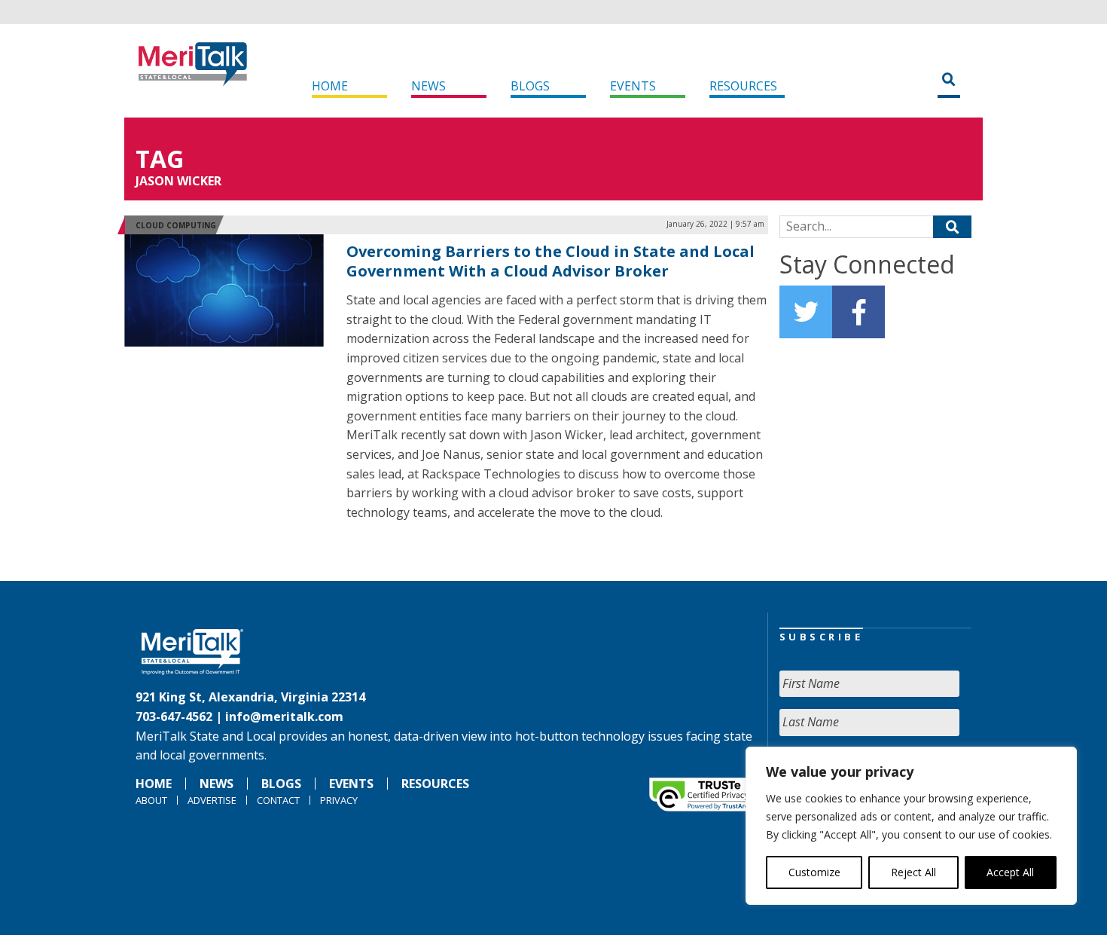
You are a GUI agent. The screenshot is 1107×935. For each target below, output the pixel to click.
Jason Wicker (178, 181)
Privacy (339, 800)
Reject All (913, 872)
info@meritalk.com (284, 716)
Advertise (212, 800)
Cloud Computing (176, 225)
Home (330, 86)
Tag (160, 158)
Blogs (530, 86)
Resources (743, 86)
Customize (814, 872)
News (428, 86)
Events (633, 86)
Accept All (1010, 872)
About (151, 800)
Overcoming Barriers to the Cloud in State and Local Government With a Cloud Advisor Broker (550, 261)
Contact (278, 800)
